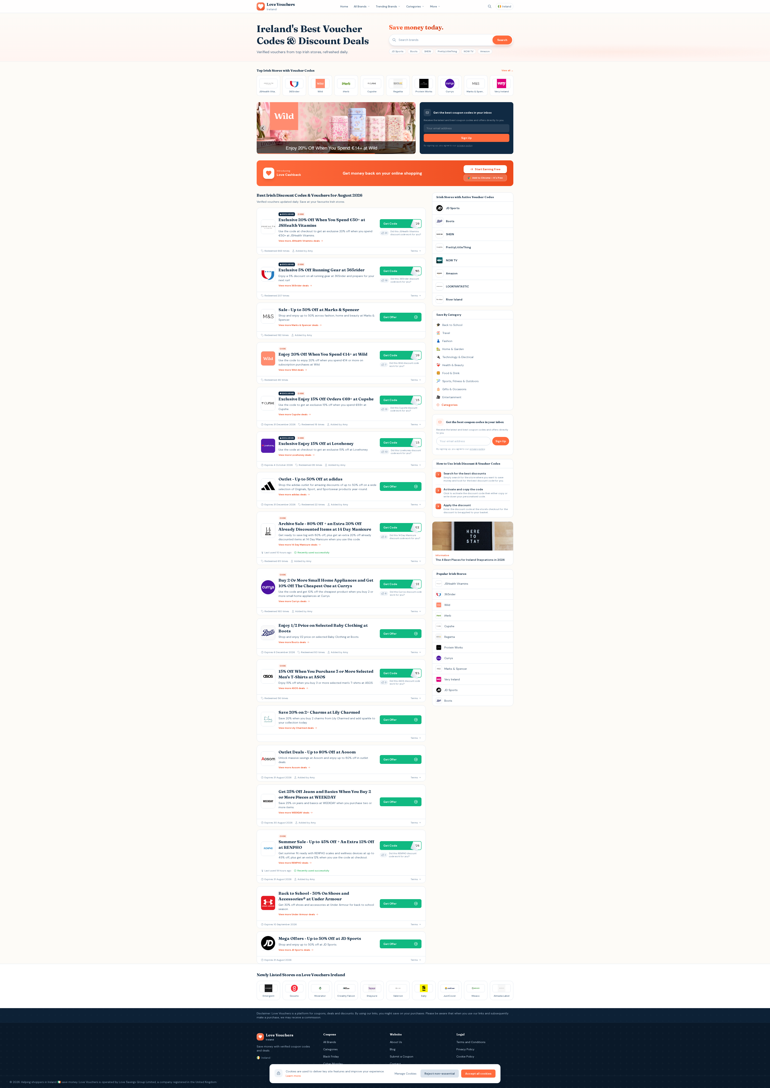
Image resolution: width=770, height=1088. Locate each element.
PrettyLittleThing (447, 51)
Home (344, 6)
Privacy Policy (465, 1049)
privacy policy (464, 145)
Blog (392, 1049)
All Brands (360, 6)
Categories (413, 6)
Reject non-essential (440, 1073)
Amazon (485, 51)
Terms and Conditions (470, 1042)
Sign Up (466, 138)
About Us (396, 1042)
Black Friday (331, 1056)
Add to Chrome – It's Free (487, 177)
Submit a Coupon (401, 1056)
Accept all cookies (478, 1073)
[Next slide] (409, 128)
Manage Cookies (405, 1073)
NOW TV (468, 51)
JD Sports (397, 51)
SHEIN (427, 51)
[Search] (489, 6)
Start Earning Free (487, 169)
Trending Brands (386, 6)
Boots (413, 51)
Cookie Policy (465, 1056)
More (433, 6)
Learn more (293, 1076)
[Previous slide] (263, 128)
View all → (507, 70)
